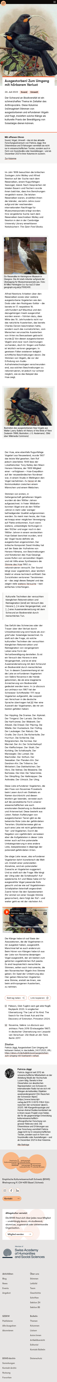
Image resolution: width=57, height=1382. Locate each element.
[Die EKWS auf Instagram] (4, 1190)
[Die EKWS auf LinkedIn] (17, 1190)
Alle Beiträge (23, 1144)
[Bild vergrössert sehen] (25, 255)
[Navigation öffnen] (54, 2)
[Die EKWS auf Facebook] (11, 1190)
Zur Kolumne (10, 158)
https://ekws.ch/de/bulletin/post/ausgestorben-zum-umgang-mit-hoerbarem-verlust (27, 1054)
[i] (13, 338)
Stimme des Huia (13, 564)
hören (31, 481)
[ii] (32, 702)
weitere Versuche (27, 583)
